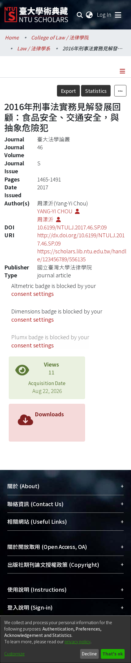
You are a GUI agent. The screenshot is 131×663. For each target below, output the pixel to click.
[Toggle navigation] (117, 14)
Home (12, 37)
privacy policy (77, 641)
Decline (89, 654)
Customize (14, 654)
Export (68, 90)
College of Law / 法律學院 (60, 37)
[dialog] (65, 639)
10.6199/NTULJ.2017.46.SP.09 (72, 227)
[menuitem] (89, 15)
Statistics (96, 90)
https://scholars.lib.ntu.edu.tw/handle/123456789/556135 (81, 255)
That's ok (112, 654)
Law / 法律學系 (33, 48)
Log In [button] (104, 14)
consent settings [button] (32, 293)
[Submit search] (80, 14)
